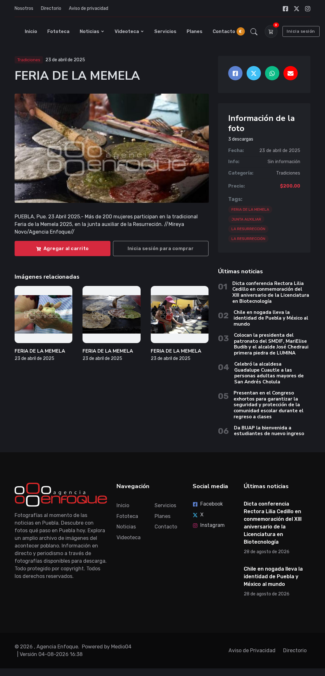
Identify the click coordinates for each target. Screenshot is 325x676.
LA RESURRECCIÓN (248, 229)
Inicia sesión (301, 31)
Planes (194, 31)
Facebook (211, 504)
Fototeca (58, 31)
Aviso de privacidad (88, 8)
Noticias (89, 31)
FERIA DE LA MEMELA (40, 351)
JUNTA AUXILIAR (246, 219)
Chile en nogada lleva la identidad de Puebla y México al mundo (271, 318)
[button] (254, 31)
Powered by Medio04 (106, 647)
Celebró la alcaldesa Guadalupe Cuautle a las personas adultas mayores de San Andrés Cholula (269, 373)
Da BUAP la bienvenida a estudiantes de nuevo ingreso (269, 431)
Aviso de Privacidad (252, 650)
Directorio (51, 8)
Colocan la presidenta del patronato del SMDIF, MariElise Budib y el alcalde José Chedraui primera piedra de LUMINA (271, 344)
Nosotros (24, 8)
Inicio (31, 31)
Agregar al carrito (66, 248)
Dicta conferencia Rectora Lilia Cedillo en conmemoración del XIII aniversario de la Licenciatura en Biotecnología (270, 292)
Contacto (224, 31)
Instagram (212, 525)
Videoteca (127, 31)
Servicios (165, 31)
